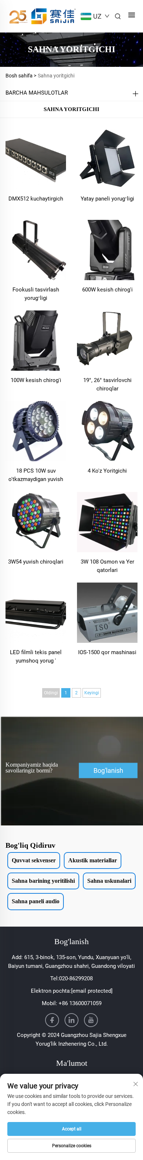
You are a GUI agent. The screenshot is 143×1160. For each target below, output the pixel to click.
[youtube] (91, 1020)
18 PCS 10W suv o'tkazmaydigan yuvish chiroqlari (35, 476)
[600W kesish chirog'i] (107, 249)
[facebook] (52, 1020)
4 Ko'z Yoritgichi (107, 471)
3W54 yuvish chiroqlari (35, 561)
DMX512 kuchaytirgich (35, 198)
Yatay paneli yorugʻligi (107, 198)
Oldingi (51, 692)
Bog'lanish (108, 770)
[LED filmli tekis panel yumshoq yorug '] (36, 612)
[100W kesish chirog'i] (36, 340)
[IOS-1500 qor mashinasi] (107, 612)
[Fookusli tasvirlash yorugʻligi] (36, 249)
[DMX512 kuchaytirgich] (36, 158)
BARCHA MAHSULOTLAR (37, 92)
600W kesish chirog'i (107, 289)
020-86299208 (76, 978)
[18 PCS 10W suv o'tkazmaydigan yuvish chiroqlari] (36, 430)
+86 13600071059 (80, 1003)
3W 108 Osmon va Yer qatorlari (107, 565)
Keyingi (91, 692)
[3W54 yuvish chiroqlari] (36, 521)
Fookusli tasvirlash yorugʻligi (35, 293)
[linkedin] (71, 1020)
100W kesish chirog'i (36, 380)
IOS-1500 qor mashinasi (107, 652)
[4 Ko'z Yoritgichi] (107, 430)
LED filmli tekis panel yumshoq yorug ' (36, 656)
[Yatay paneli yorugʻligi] (107, 158)
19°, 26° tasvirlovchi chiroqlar (107, 384)
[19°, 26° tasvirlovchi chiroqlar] (107, 340)
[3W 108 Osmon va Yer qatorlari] (107, 521)
